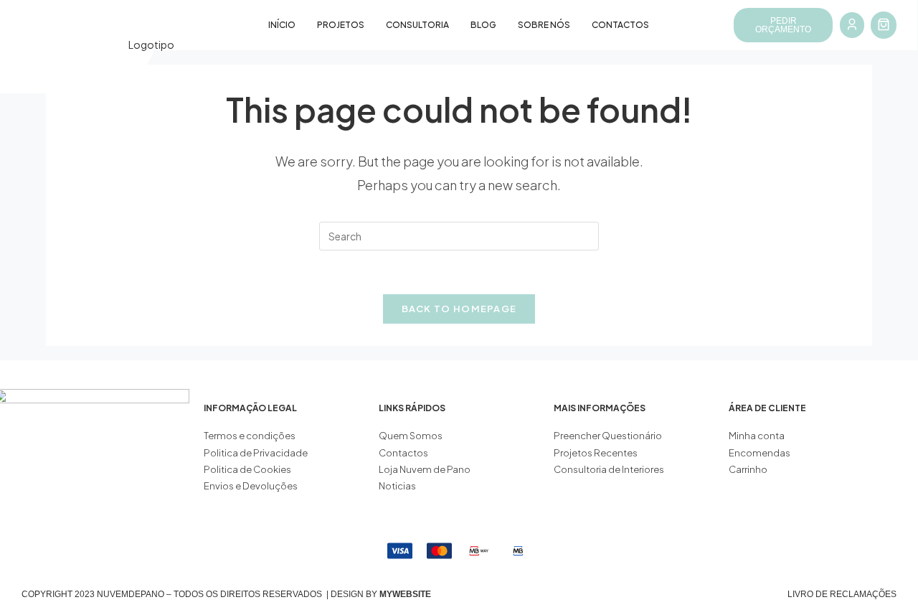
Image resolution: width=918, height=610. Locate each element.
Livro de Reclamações (841, 594)
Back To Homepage (459, 308)
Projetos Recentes (596, 453)
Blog (483, 24)
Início (281, 24)
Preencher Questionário (608, 435)
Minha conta (757, 435)
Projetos (340, 24)
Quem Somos (411, 435)
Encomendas (759, 453)
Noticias (397, 486)
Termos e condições (250, 435)
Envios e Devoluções (251, 486)
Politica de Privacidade (256, 453)
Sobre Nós (544, 24)
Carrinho (748, 469)
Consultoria (417, 24)
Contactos (620, 24)
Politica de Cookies (247, 469)
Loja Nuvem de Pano (424, 469)
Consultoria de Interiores (610, 469)
